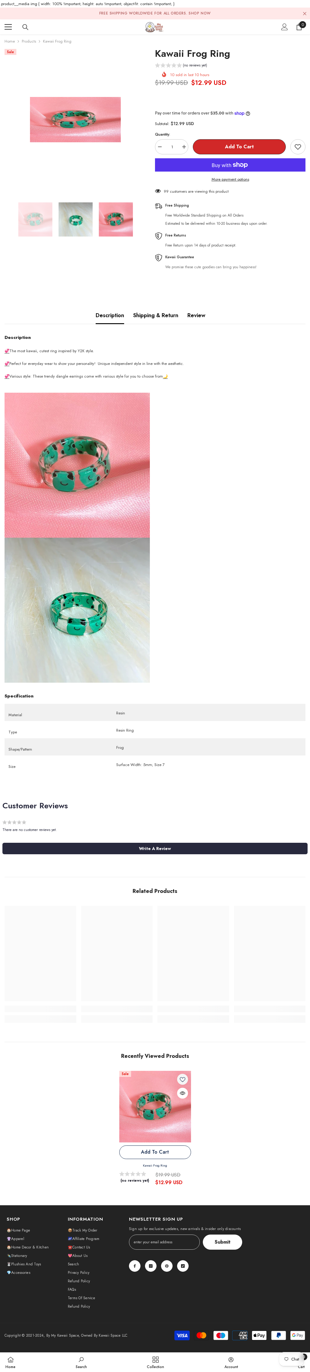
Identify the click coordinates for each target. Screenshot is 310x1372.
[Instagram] (151, 1266)
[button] (181, 66)
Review (196, 315)
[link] (40, 1009)
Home (10, 41)
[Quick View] (182, 1093)
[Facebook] (134, 1266)
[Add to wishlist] (297, 146)
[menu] (8, 27)
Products (29, 41)
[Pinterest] (167, 1266)
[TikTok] (183, 1266)
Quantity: (162, 134)
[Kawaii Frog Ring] (155, 1106)
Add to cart (239, 146)
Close (304, 13)
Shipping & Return (155, 315)
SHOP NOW (200, 13)
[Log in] (284, 27)
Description (110, 315)
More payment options (230, 179)
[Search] (25, 27)
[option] (75, 119)
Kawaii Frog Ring (155, 1165)
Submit (222, 1241)
